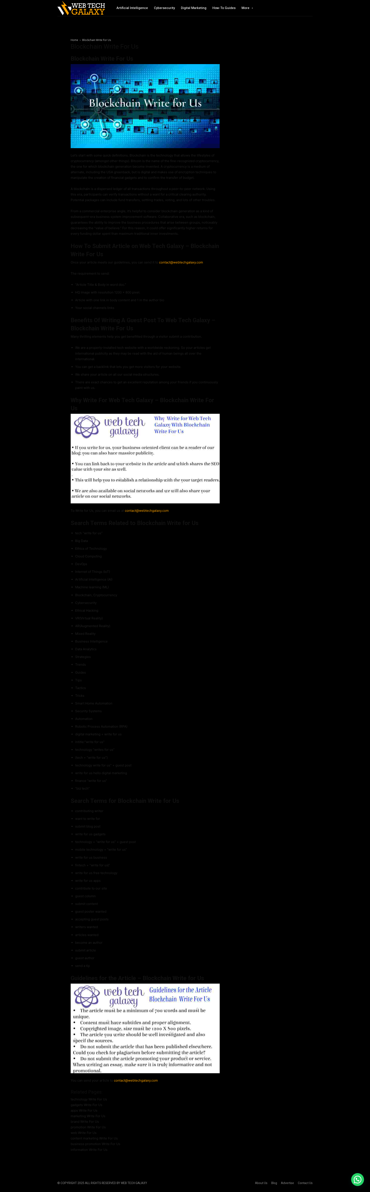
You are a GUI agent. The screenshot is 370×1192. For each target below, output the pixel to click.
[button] (357, 1179)
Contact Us (305, 1183)
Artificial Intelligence (132, 8)
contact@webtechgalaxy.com (181, 262)
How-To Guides (224, 8)
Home (74, 40)
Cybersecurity (164, 8)
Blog (274, 1183)
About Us (261, 1183)
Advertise (287, 1183)
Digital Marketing (193, 8)
